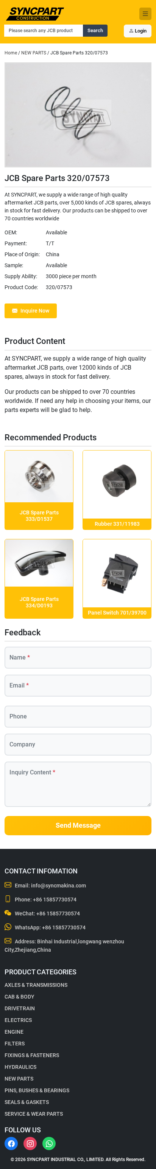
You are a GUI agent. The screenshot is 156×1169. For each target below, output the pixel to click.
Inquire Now (34, 311)
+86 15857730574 (54, 899)
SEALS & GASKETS (27, 1102)
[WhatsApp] (49, 1143)
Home (11, 53)
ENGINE (14, 1032)
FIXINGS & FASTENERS (32, 1055)
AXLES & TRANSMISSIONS (36, 985)
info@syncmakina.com (58, 886)
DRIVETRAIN (20, 1008)
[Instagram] (30, 1143)
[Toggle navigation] (145, 14)
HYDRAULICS (20, 1067)
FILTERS (15, 1043)
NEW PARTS (33, 53)
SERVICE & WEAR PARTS (34, 1114)
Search (95, 30)
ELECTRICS (18, 1020)
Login (140, 31)
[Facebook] (11, 1143)
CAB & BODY (19, 997)
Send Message (78, 825)
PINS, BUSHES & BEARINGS (37, 1090)
